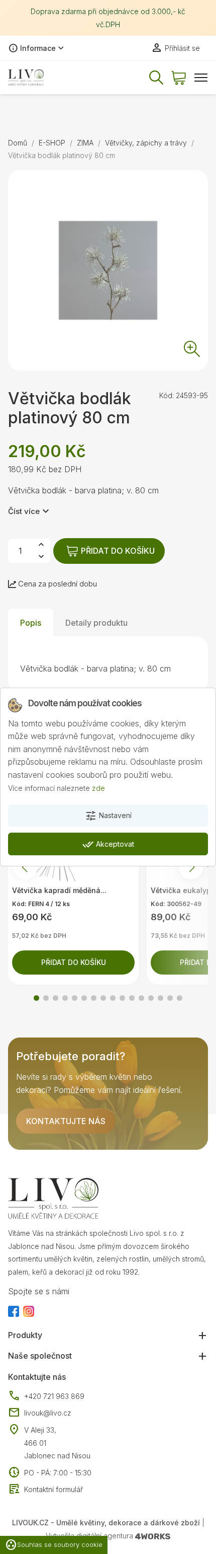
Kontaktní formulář (45, 1489)
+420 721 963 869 (46, 1396)
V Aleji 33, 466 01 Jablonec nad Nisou (57, 1443)
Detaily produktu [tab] (96, 623)
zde (98, 788)
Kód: (166, 395)
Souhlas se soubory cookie (53, 1544)
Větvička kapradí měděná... (59, 890)
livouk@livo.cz (39, 1413)
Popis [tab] (30, 623)
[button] (36, 998)
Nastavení (108, 816)
